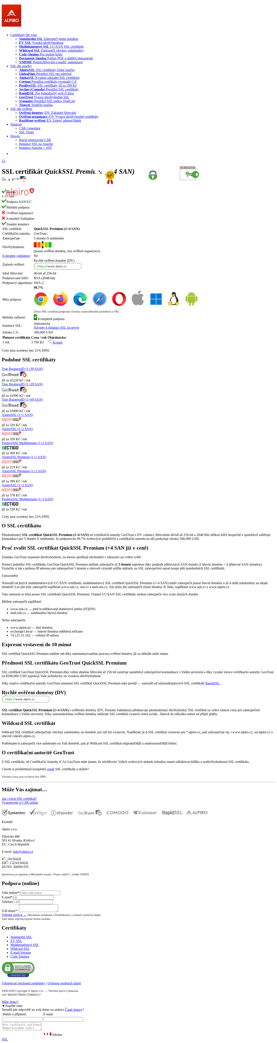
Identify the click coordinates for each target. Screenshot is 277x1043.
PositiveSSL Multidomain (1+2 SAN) (27, 443)
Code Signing (19, 956)
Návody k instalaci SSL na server (56, 327)
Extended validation (16, 256)
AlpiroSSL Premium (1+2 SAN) (24, 471)
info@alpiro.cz (23, 851)
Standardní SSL (21, 937)
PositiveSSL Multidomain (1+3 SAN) (27, 499)
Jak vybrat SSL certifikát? (19, 799)
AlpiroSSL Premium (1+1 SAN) (24, 457)
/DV (47, 113)
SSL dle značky (21, 66)
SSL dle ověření (21, 109)
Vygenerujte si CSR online (20, 802)
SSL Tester (26, 132)
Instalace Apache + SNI (35, 148)
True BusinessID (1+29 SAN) (22, 384)
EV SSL (16, 941)
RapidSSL (212, 683)
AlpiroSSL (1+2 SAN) (17, 429)
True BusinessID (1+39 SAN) (22, 369)
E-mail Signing (20, 952)
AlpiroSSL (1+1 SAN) (17, 415)
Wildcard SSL (20, 949)
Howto (15, 136)
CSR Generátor (29, 128)
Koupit (57, 342)
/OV (58, 116)
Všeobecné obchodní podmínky (23, 983)
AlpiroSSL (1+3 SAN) (17, 485)
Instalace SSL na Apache (36, 144)
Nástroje (16, 124)
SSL (5, 1039)
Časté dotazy (73, 1009)
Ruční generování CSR (35, 140)
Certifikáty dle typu (23, 35)
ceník (50, 769)
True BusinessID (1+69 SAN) (22, 399)
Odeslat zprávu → (14, 915)
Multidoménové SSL (24, 945)
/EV (50, 120)
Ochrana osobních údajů (64, 983)
